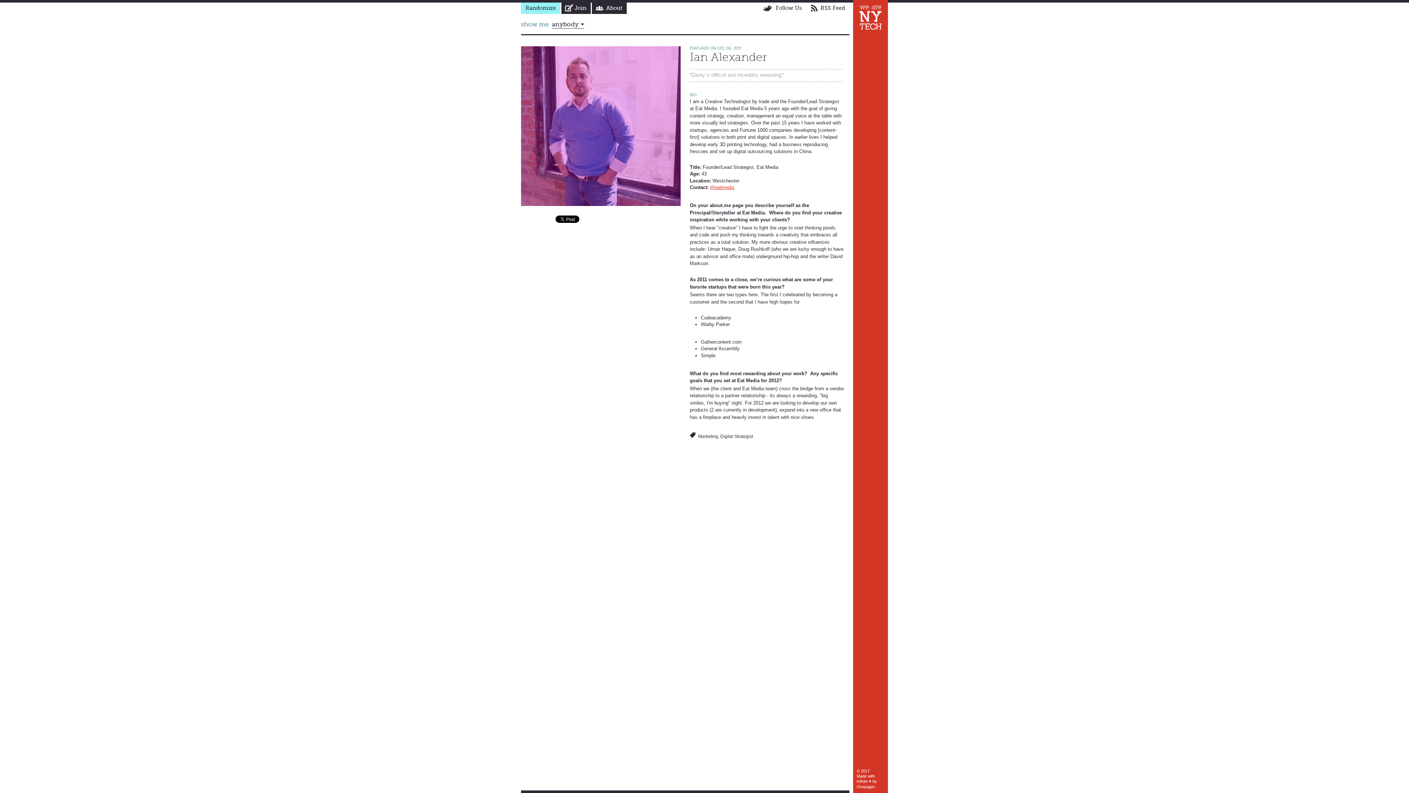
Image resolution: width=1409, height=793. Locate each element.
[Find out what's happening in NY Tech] (870, 18)
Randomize (540, 8)
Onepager (865, 787)
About (614, 8)
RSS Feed (832, 8)
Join (580, 8)
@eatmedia (722, 187)
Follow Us (789, 8)
